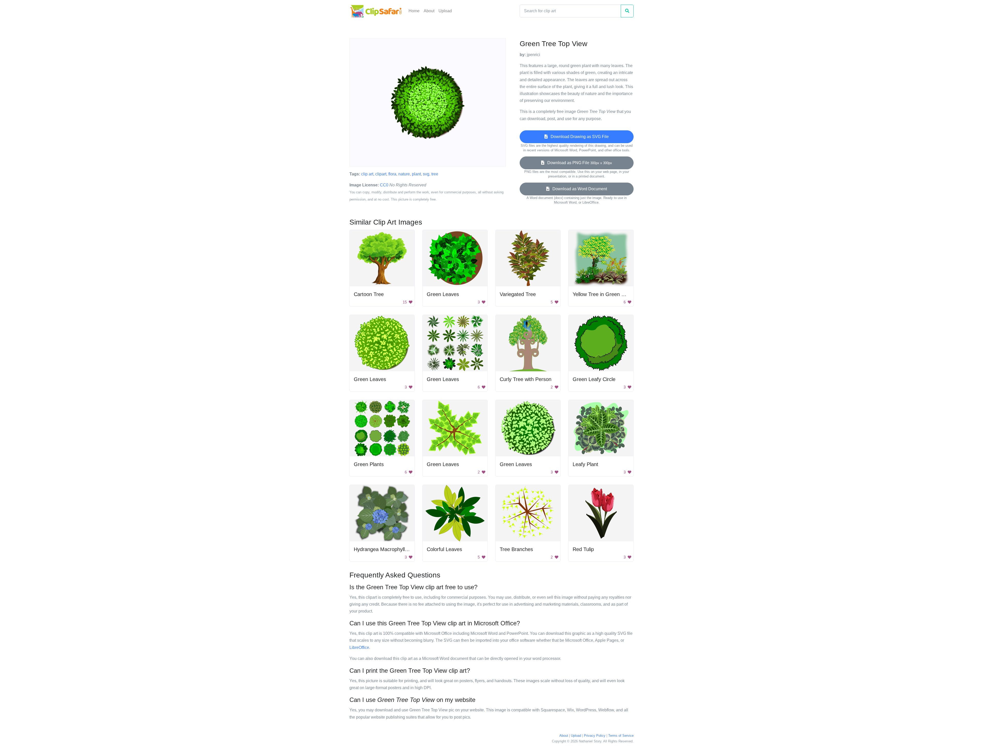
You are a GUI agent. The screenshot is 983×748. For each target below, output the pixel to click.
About (429, 11)
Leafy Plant (585, 464)
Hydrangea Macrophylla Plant (387, 549)
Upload (445, 11)
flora (392, 174)
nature (404, 174)
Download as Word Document (578, 189)
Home (414, 11)
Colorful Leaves (444, 549)
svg (426, 174)
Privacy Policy (594, 736)
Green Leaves (443, 294)
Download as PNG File (578, 163)
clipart (380, 174)
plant (416, 174)
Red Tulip (583, 549)
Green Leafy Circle (594, 379)
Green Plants (369, 464)
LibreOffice (359, 647)
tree (434, 174)
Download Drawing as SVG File (578, 136)
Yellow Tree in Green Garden (605, 294)
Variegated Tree (518, 294)
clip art (367, 174)
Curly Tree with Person (525, 379)
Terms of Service (621, 736)
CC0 (384, 185)
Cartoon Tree (369, 294)
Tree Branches (516, 549)
